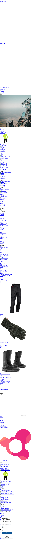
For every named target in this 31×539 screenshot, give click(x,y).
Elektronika (1, 232)
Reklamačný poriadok (3, 426)
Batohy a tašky (2, 242)
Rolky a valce (2, 241)
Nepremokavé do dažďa (3, 220)
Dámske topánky (2, 230)
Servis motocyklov (2, 422)
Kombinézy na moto (2, 219)
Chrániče (1, 188)
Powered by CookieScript (7, 537)
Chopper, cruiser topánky (3, 224)
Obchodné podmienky (3, 426)
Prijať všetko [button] (7, 532)
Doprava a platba (2, 425)
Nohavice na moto (2, 218)
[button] (7, 536)
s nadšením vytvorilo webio (3, 460)
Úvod (0, 210)
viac (0, 239)
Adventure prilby (2, 214)
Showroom (1, 421)
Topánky (1, 160)
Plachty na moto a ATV (3, 233)
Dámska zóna (1, 227)
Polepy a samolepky (2, 234)
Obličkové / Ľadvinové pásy (3, 237)
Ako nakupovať (2, 423)
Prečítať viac (9, 524)
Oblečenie (1, 127)
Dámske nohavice (2, 229)
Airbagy (1, 236)
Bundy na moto (2, 217)
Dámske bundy (2, 228)
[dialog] (7, 527)
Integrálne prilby (2, 213)
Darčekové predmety (2, 233)
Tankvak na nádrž (2, 243)
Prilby (1, 212)
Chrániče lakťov (2, 238)
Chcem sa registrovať (2, 538)
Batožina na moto (2, 201)
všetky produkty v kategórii (3, 468)
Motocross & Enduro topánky (4, 225)
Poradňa (1, 424)
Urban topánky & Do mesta (3, 223)
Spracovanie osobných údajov (4, 427)
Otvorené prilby (2, 215)
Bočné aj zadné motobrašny (3, 242)
